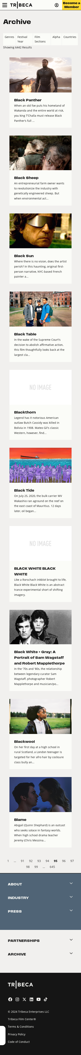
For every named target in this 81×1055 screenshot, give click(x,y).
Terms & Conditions (21, 1026)
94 (47, 861)
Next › (74, 867)
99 (36, 867)
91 (22, 861)
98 (28, 867)
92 (31, 861)
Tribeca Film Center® (22, 1019)
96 (64, 861)
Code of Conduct (19, 1042)
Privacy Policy (16, 1034)
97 (72, 861)
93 (39, 861)
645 (52, 867)
